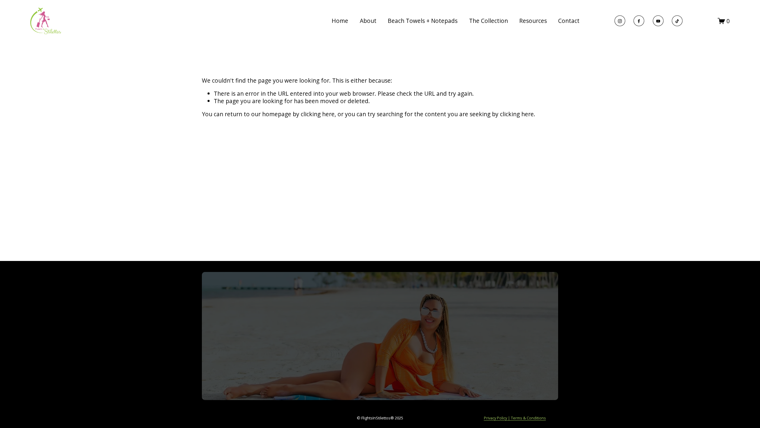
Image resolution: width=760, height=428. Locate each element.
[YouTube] (658, 20)
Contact (569, 21)
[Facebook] (639, 20)
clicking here (318, 114)
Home (340, 21)
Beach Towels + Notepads (422, 21)
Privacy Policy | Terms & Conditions (515, 418)
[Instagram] (620, 20)
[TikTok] (677, 20)
